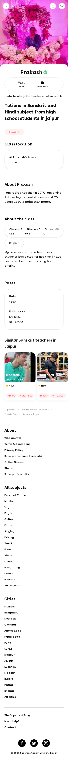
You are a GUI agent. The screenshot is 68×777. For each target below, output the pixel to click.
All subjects (12, 585)
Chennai (10, 624)
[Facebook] (22, 743)
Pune (7, 642)
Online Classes (14, 461)
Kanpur (9, 654)
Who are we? (12, 437)
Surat (8, 648)
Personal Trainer (15, 495)
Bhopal (9, 690)
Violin (8, 555)
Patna (8, 684)
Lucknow (10, 666)
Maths (8, 501)
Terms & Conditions (17, 443)
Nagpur (9, 672)
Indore (8, 678)
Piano (8, 525)
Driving (9, 537)
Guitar (8, 519)
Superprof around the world (23, 455)
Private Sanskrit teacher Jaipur (22, 414)
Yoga (8, 507)
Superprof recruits (16, 474)
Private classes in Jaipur (35, 409)
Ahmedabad (12, 630)
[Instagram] (46, 743)
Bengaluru (11, 612)
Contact (10, 727)
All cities (10, 696)
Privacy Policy (13, 449)
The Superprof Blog (17, 715)
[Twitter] (34, 743)
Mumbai (9, 606)
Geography (12, 567)
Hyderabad (12, 636)
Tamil (8, 543)
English (9, 513)
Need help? (11, 721)
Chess (8, 561)
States (8, 468)
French (8, 549)
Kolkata (10, 618)
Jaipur (8, 660)
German (9, 579)
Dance (8, 573)
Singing (9, 531)
